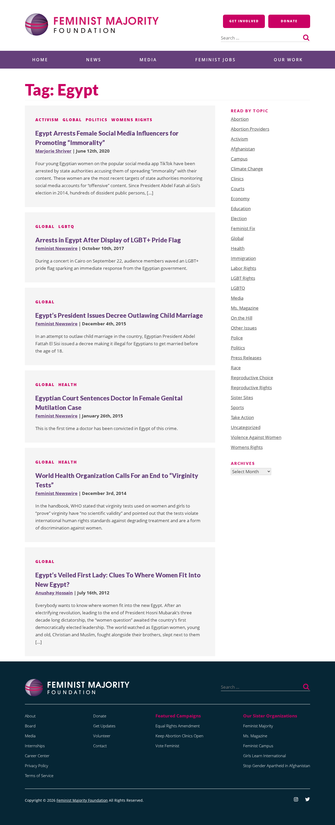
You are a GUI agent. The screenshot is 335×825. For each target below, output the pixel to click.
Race (236, 368)
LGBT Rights (243, 278)
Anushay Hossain (54, 593)
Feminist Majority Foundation (82, 800)
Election (239, 218)
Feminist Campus (258, 745)
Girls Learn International (264, 755)
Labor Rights (243, 268)
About (30, 715)
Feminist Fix (243, 228)
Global (72, 119)
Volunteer (101, 735)
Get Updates (104, 725)
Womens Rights (132, 119)
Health (67, 384)
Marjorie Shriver (53, 151)
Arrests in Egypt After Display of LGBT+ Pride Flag (108, 240)
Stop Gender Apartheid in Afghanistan (276, 765)
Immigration (243, 258)
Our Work (288, 60)
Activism (47, 119)
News (93, 60)
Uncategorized (245, 427)
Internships (35, 745)
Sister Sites (242, 397)
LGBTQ (66, 226)
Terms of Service (39, 775)
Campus (239, 159)
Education (241, 208)
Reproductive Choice (252, 378)
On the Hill (241, 318)
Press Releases (246, 358)
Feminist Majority (258, 725)
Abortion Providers (250, 129)
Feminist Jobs (215, 60)
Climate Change (247, 169)
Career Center (37, 755)
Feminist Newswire (56, 248)
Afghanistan (243, 149)
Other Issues (244, 328)
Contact (100, 745)
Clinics (237, 179)
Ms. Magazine (245, 308)
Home (40, 60)
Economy (240, 199)
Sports (237, 407)
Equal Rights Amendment (177, 725)
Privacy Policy (36, 765)
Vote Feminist (167, 745)
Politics (97, 119)
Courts (237, 189)
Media (148, 60)
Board (30, 725)
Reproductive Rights (251, 387)
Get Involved (244, 21)
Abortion (240, 119)
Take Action (242, 417)
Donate (289, 21)
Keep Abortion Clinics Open (179, 735)
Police (237, 338)
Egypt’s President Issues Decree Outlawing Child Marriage (119, 315)
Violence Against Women (256, 437)
